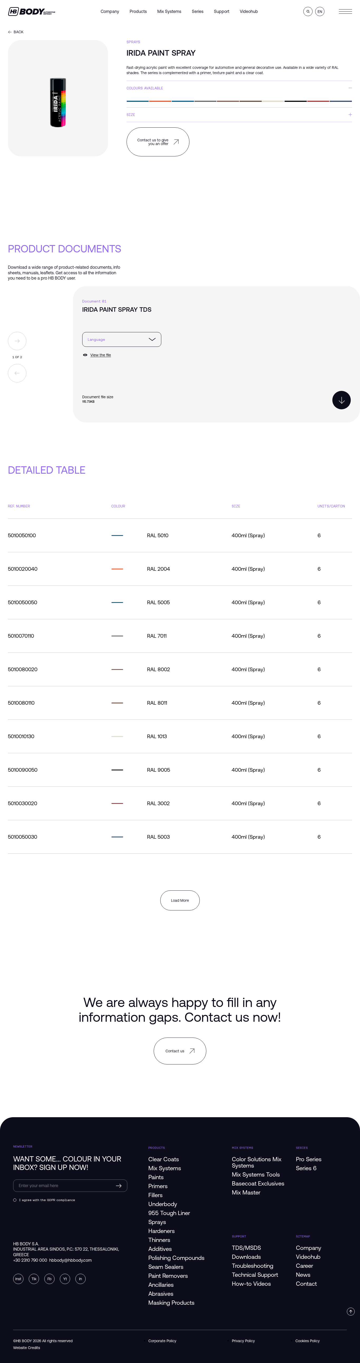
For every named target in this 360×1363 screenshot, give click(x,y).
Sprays (133, 42)
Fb (49, 1279)
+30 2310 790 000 (30, 1260)
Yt (65, 1279)
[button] (308, 11)
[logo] (31, 11)
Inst (18, 1279)
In (80, 1279)
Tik (34, 1279)
